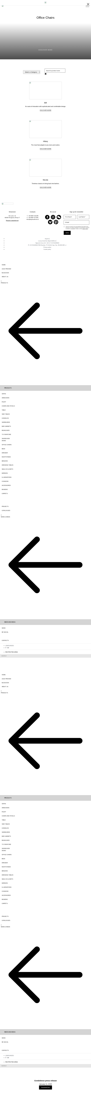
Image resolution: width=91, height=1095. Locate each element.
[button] (46, 281)
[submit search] (23, 656)
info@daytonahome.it (32, 219)
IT (5, 647)
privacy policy (85, 228)
